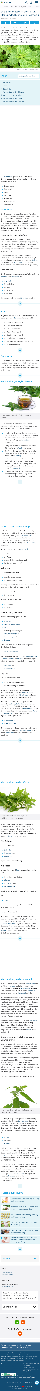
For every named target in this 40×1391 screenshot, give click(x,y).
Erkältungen (24, 695)
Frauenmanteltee (7, 659)
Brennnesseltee (31, 656)
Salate (6, 900)
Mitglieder (21, 1345)
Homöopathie (28, 708)
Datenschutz (19, 1383)
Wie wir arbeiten (23, 1347)
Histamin (23, 298)
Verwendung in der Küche (12, 98)
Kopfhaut (31, 991)
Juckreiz (35, 260)
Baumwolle (17, 468)
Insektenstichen (10, 723)
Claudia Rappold (7, 1272)
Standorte (7, 89)
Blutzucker (26, 693)
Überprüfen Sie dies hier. (30, 1371)
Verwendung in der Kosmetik (13, 101)
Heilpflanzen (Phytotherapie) (20, 6)
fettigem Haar (26, 988)
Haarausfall (22, 993)
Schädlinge (26, 440)
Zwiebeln (7, 850)
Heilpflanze (5, 931)
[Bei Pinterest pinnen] (24, 22)
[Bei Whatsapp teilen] (34, 22)
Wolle (20, 448)
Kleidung (17, 456)
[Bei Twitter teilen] (15, 22)
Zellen (3, 1155)
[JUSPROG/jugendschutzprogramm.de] (8, 1374)
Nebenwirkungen (26, 730)
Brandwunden (9, 720)
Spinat (10, 836)
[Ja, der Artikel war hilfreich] (17, 1322)
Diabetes (7, 666)
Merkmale (7, 83)
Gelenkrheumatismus (12, 624)
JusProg (33, 1378)
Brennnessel (8, 177)
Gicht (6, 627)
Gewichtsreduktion (11, 652)
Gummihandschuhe (8, 923)
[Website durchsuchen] (26, 2)
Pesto (18, 870)
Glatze (28, 1030)
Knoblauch (8, 853)
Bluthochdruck (9, 669)
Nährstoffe (15, 276)
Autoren (12, 1347)
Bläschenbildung (20, 262)
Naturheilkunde (26, 549)
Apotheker (10, 733)
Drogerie (33, 1020)
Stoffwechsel (27, 535)
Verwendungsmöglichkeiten (13, 92)
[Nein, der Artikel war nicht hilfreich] (23, 1322)
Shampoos (12, 986)
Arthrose (7, 621)
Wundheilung (31, 542)
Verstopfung (8, 637)
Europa (17, 318)
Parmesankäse (9, 886)
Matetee (20, 659)
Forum (3, 1345)
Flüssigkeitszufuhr (17, 704)
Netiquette (30, 1345)
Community (11, 1345)
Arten (5, 86)
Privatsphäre (29, 1383)
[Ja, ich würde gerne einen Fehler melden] (20, 1333)
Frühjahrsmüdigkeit (11, 634)
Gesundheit (5, 6)
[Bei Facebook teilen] (5, 22)
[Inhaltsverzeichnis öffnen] (37, 1382)
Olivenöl (7, 880)
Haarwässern (30, 984)
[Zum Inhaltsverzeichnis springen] (20, 303)
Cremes (11, 1176)
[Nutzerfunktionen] (31, 2)
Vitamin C (7, 281)
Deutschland (11, 459)
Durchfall (7, 640)
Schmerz (7, 1143)
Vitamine (4, 276)
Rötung (7, 1137)
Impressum (10, 1383)
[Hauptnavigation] (36, 2)
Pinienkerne (8, 883)
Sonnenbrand (23, 1121)
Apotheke (20, 1173)
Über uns (4, 1347)
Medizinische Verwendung (12, 95)
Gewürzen (8, 856)
